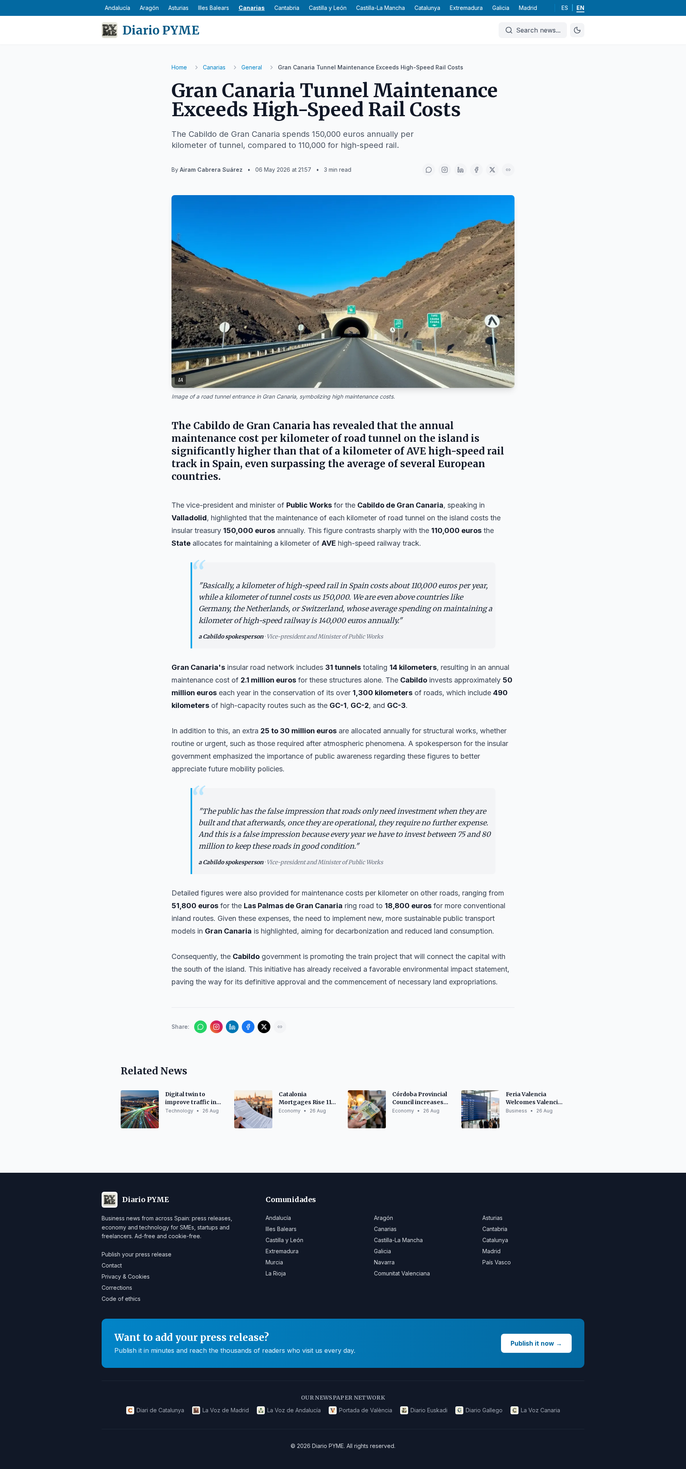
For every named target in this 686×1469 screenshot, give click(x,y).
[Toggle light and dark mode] (577, 30)
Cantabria (286, 7)
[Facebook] (476, 169)
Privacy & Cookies (126, 1276)
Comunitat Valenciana (402, 1273)
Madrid (528, 7)
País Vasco (496, 1262)
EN (580, 7)
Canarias (252, 7)
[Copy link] (508, 169)
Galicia (500, 7)
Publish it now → (536, 1343)
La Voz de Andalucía (294, 1410)
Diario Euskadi (428, 1410)
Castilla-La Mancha (380, 7)
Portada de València (365, 1410)
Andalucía (117, 7)
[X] (492, 169)
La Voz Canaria (540, 1410)
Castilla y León (328, 7)
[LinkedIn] (460, 169)
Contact (112, 1265)
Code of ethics (121, 1298)
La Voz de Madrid (225, 1410)
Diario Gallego (484, 1410)
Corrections (117, 1287)
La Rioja (276, 1273)
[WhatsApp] (428, 169)
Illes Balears (213, 7)
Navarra (384, 1262)
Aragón (149, 7)
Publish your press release (137, 1254)
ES (564, 7)
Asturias (178, 7)
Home (179, 67)
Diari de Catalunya (160, 1410)
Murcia (274, 1262)
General (251, 67)
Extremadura (466, 7)
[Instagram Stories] (444, 169)
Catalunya (427, 7)
